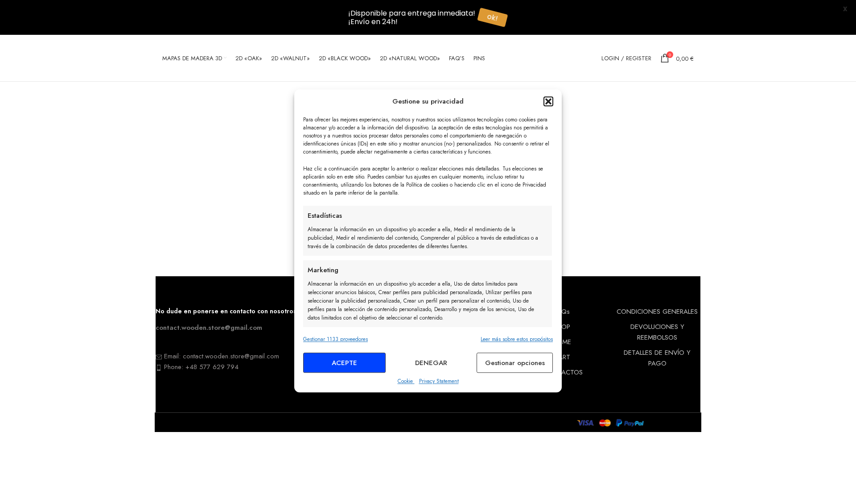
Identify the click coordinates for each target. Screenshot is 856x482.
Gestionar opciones (515, 363)
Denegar (431, 363)
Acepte (344, 363)
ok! (495, 17)
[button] (548, 101)
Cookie (406, 382)
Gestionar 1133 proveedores (335, 339)
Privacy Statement (439, 382)
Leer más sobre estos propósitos (517, 339)
